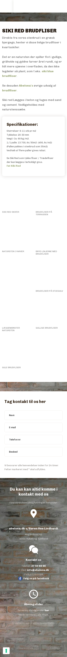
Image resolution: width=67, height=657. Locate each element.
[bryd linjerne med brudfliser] (50, 234)
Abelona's (26, 85)
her (47, 610)
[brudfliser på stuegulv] (50, 274)
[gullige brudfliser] (50, 311)
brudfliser (9, 90)
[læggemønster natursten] (16, 311)
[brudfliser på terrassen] (50, 195)
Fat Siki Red (14, 165)
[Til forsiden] (25, 6)
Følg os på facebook (36, 578)
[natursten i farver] (16, 234)
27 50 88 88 (38, 565)
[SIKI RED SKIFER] (16, 195)
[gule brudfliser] (16, 350)
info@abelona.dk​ (38, 570)
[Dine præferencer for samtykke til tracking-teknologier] (6, 650)
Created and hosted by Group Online (33, 623)
